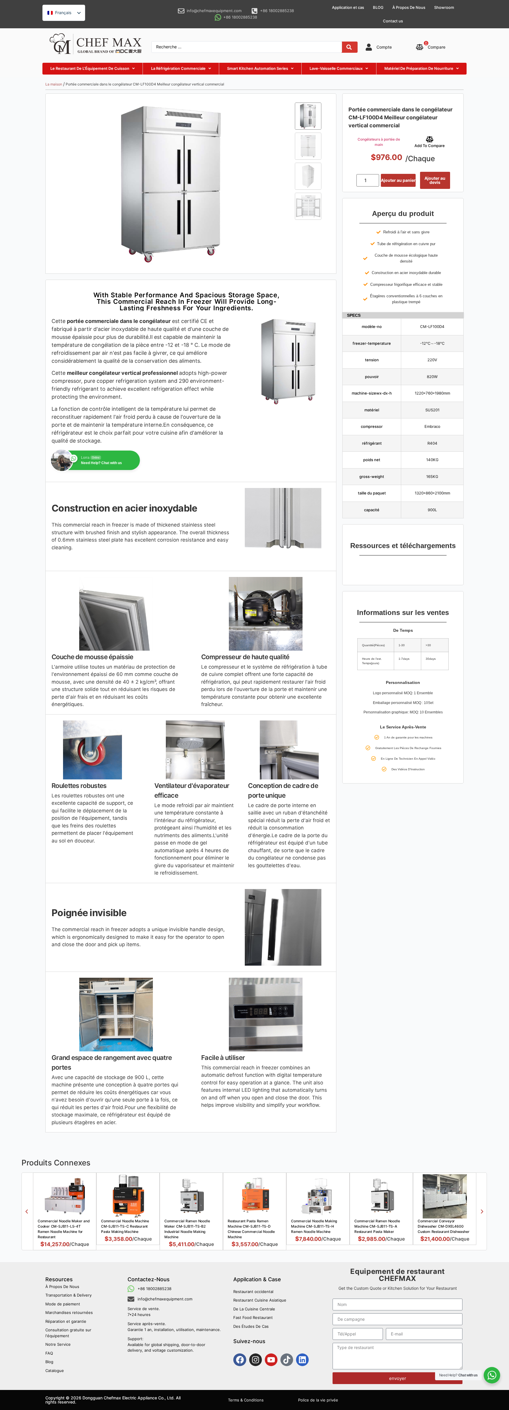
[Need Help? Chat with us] (492, 1375)
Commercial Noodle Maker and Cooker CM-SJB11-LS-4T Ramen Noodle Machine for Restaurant (64, 1229)
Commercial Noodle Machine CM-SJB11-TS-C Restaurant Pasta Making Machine (125, 1226)
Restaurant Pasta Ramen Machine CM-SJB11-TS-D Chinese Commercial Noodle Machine (251, 1229)
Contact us (393, 21)
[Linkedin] (302, 1359)
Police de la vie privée (318, 1400)
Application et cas (348, 7)
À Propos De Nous (408, 7)
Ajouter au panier (398, 180)
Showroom (444, 7)
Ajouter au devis (434, 180)
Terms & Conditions (246, 1400)
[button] (26, 1211)
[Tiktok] (286, 1359)
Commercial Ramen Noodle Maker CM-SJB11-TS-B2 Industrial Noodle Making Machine (187, 1229)
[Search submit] (349, 47)
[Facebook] (239, 1359)
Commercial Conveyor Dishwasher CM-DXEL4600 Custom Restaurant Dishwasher (443, 1226)
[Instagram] (255, 1359)
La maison (53, 84)
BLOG (378, 7)
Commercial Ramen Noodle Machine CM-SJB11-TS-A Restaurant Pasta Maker (377, 1226)
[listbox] (63, 13)
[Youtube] (271, 1359)
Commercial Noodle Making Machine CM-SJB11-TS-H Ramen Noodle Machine (314, 1226)
